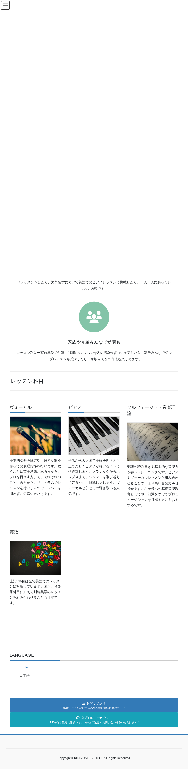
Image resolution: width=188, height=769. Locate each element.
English (25, 667)
